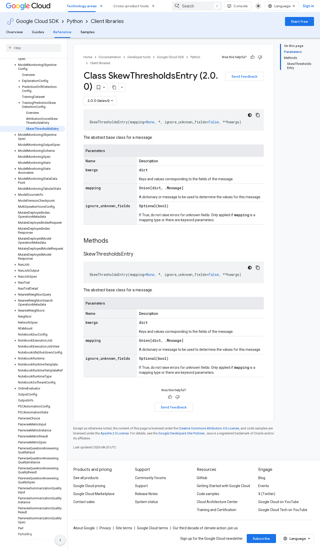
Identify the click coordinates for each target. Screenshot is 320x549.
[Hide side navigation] (60, 540)
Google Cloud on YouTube (278, 502)
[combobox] (197, 5)
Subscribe (261, 538)
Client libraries (107, 21)
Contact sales (84, 502)
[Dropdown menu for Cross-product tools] (155, 6)
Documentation (110, 57)
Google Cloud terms (152, 528)
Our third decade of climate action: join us (205, 528)
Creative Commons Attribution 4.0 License (209, 428)
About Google (84, 528)
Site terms (124, 528)
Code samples (208, 494)
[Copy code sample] (258, 115)
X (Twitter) (266, 494)
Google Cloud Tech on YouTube (282, 510)
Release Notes (146, 494)
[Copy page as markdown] (114, 87)
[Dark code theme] (250, 115)
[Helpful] (252, 57)
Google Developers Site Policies (181, 433)
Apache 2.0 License (114, 433)
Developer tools (139, 57)
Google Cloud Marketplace (93, 494)
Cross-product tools (131, 6)
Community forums (150, 478)
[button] (32, 67)
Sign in (308, 6)
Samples (87, 32)
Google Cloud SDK (37, 21)
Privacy (105, 528)
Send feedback (245, 76)
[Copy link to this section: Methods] (115, 241)
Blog (261, 478)
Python (75, 21)
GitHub (202, 478)
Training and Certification (216, 510)
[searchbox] (33, 48)
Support (141, 486)
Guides (38, 32)
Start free (299, 21)
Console (241, 6)
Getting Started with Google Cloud (223, 486)
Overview (14, 32)
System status (146, 502)
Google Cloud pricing (89, 486)
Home (88, 57)
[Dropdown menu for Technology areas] (103, 6)
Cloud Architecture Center (217, 502)
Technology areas (82, 6)
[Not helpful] (260, 57)
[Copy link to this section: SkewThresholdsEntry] (138, 254)
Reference (62, 32)
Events (263, 486)
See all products (85, 478)
